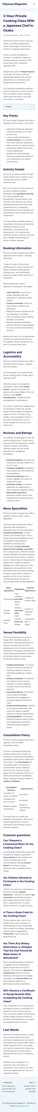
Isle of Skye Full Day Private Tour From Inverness (9, 1087)
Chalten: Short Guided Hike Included (30, 1087)
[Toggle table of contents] (32, 106)
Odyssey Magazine (11, 35)
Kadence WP (23, 1106)
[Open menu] (34, 3)
